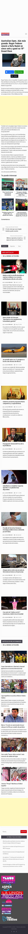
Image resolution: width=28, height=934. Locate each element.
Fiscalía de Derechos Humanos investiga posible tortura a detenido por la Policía (13, 529)
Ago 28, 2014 (19, 449)
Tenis (19, 246)
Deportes (12, 246)
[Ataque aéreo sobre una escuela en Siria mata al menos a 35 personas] (14, 561)
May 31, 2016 (19, 324)
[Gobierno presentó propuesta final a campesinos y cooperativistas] (14, 393)
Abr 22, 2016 (18, 406)
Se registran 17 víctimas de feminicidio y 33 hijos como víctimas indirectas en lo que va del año (13, 859)
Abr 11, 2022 (18, 492)
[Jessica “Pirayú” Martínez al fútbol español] (14, 774)
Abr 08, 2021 (18, 535)
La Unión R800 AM (8, 282)
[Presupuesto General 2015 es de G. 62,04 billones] (14, 435)
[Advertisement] (14, 15)
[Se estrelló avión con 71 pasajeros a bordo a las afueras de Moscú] (14, 351)
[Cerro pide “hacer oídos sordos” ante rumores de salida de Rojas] (14, 745)
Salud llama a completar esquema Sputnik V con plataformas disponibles (13, 487)
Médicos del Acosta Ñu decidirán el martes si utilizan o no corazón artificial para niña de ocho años (13, 277)
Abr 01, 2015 (18, 617)
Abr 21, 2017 (18, 282)
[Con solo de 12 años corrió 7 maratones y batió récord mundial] (14, 603)
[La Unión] (5, 34)
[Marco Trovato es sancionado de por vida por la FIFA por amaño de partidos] (14, 715)
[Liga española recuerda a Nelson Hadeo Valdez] (14, 686)
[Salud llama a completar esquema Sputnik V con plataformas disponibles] (14, 477)
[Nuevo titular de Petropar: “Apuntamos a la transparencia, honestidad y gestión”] (14, 308)
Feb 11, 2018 (18, 364)
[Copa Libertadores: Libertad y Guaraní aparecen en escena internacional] (14, 657)
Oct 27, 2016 (18, 575)
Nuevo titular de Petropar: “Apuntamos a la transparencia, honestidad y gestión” (12, 319)
